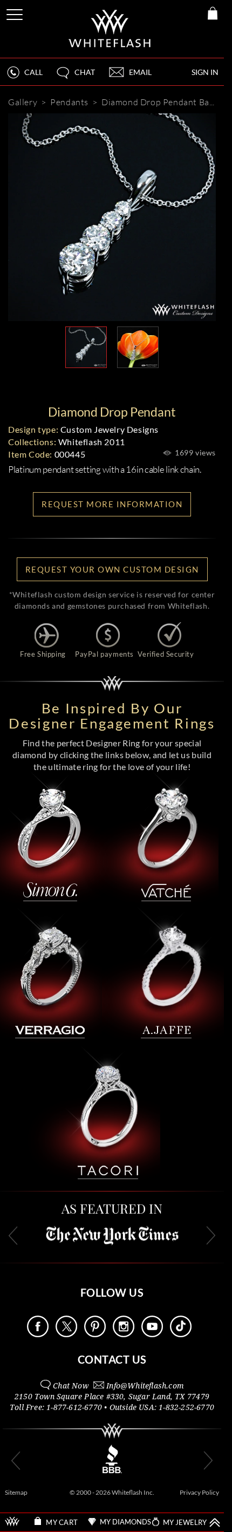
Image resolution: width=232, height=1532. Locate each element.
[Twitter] (162, 385)
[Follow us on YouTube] (152, 1334)
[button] (75, 76)
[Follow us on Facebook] (38, 1334)
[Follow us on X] (66, 1334)
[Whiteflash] (110, 29)
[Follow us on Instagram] (123, 1334)
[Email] (63, 385)
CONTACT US (112, 1359)
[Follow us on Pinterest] (95, 1334)
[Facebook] (130, 385)
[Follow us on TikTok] (181, 1334)
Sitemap (16, 1492)
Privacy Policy (199, 1492)
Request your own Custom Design (112, 569)
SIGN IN (205, 72)
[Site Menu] (16, 12)
